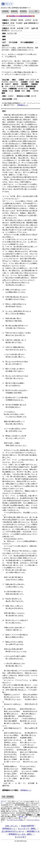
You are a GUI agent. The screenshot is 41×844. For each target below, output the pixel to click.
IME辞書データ (33, 831)
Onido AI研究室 (27, 826)
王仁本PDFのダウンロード (12, 831)
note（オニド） (12, 826)
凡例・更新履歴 (7, 796)
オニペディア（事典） (27, 829)
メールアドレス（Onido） (16, 820)
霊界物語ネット (22, 105)
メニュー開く (33, 11)
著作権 (21, 816)
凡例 (25, 816)
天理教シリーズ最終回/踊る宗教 (20, 16)
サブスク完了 (20, 837)
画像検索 (14, 11)
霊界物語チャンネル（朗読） (20, 834)
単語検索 (23, 11)
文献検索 (5, 11)
